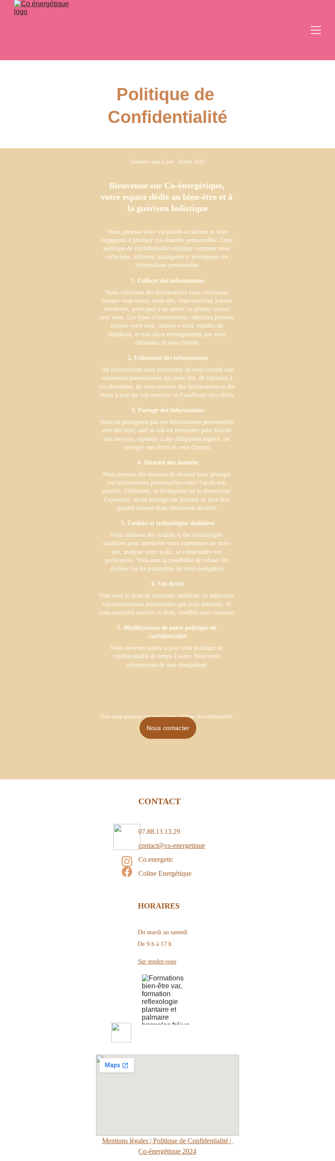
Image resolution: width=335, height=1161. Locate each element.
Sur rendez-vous (157, 961)
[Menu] (316, 30)
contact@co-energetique (171, 845)
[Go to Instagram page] (127, 861)
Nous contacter (168, 727)
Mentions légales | (127, 1140)
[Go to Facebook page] (127, 872)
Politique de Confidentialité (190, 1140)
